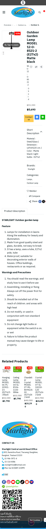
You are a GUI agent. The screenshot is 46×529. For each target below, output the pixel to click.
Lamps (29, 179)
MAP (6, 474)
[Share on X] (43, 201)
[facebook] (4, 482)
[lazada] (32, 482)
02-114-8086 (10, 461)
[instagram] (9, 482)
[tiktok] (22, 482)
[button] (39, 12)
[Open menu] (3, 12)
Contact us (28, 118)
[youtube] (13, 482)
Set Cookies (35, 520)
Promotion (7, 25)
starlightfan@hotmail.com (15, 464)
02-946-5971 (9, 458)
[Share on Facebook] (40, 201)
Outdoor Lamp (23, 25)
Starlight (31, 169)
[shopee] (27, 482)
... (14, 25)
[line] (18, 482)
